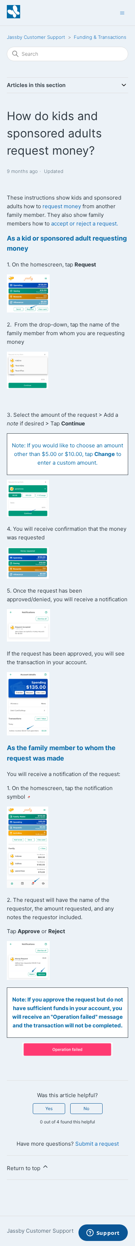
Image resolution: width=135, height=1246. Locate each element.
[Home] (13, 16)
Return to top (24, 1168)
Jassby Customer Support (36, 37)
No (86, 1108)
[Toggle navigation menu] (122, 12)
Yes (49, 1108)
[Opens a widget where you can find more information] (103, 1233)
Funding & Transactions (100, 37)
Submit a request (97, 1143)
